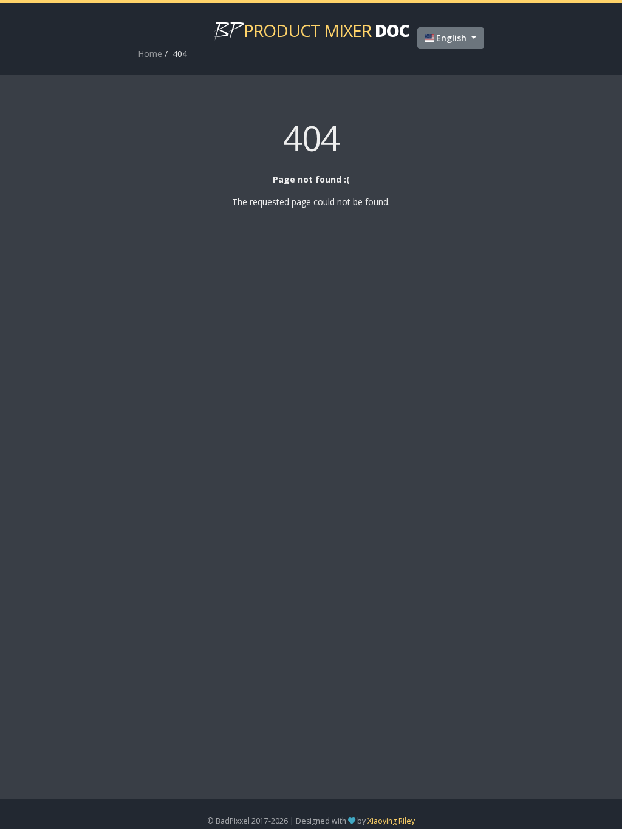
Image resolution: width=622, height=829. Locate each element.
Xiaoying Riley (391, 821)
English (451, 38)
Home (150, 53)
